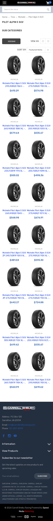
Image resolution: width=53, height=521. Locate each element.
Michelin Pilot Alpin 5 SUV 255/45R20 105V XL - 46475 (39, 127)
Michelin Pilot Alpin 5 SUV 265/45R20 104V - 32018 (14, 212)
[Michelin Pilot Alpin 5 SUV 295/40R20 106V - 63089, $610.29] (14, 65)
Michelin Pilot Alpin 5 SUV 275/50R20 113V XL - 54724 (39, 85)
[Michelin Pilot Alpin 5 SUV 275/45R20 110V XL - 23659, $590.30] (39, 234)
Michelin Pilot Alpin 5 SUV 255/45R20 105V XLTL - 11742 (39, 339)
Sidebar (11, 41)
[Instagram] (9, 435)
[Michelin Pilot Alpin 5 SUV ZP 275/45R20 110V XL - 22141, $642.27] (14, 276)
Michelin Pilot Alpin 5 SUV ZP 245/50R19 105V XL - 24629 (14, 254)
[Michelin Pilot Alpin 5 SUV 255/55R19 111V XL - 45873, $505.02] (14, 149)
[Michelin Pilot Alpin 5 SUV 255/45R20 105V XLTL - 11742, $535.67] (39, 319)
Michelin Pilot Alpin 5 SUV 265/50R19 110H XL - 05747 (14, 381)
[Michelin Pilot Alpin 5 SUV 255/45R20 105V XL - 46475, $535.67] (39, 107)
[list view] (48, 41)
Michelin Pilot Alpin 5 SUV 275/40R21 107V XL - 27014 (39, 212)
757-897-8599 (16, 428)
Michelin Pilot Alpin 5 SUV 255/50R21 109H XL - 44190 (39, 169)
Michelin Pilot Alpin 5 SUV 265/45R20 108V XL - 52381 (14, 127)
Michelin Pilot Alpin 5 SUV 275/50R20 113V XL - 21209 (39, 297)
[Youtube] (15, 435)
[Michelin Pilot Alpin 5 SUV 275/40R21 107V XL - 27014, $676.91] (39, 192)
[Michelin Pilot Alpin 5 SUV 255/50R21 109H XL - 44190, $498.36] (39, 149)
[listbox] (39, 50)
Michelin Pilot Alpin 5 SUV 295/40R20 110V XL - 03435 (39, 381)
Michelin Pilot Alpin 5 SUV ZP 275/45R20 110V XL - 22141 (14, 297)
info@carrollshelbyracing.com (21, 425)
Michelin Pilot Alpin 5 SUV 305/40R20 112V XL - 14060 (14, 339)
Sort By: (21, 50)
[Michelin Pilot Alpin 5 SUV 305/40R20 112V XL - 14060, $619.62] (14, 319)
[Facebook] (3, 435)
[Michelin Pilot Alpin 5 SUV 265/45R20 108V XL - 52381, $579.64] (14, 107)
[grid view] (43, 41)
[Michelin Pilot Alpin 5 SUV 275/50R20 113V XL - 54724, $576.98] (39, 65)
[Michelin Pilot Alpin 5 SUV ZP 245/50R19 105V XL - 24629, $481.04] (14, 234)
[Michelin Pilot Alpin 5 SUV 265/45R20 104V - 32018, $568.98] (14, 192)
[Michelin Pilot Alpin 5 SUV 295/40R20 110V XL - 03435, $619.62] (39, 361)
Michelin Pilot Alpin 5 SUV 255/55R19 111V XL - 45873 (14, 169)
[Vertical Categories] (4, 3)
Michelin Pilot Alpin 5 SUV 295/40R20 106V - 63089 (14, 85)
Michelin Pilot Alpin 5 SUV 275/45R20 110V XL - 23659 (39, 254)
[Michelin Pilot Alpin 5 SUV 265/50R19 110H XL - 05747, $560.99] (14, 361)
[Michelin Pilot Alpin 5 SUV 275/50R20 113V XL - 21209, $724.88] (39, 276)
